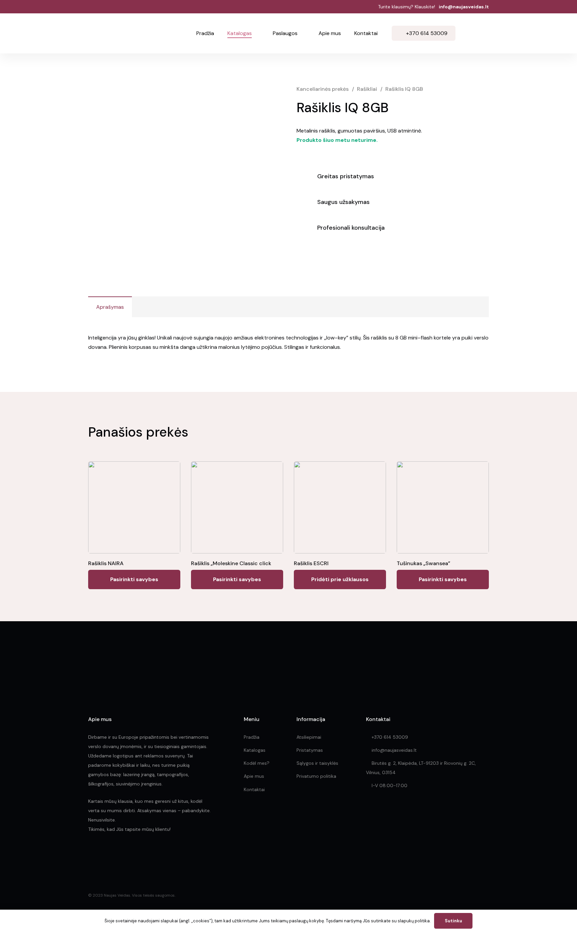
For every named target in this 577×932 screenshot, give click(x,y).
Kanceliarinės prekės (323, 88)
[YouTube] (135, 854)
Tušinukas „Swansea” (423, 563)
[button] (255, 33)
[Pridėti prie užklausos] (481, 33)
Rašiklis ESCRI (311, 563)
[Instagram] (106, 855)
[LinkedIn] (121, 854)
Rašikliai (367, 88)
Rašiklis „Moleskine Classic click (231, 563)
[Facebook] (91, 854)
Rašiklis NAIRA (106, 563)
